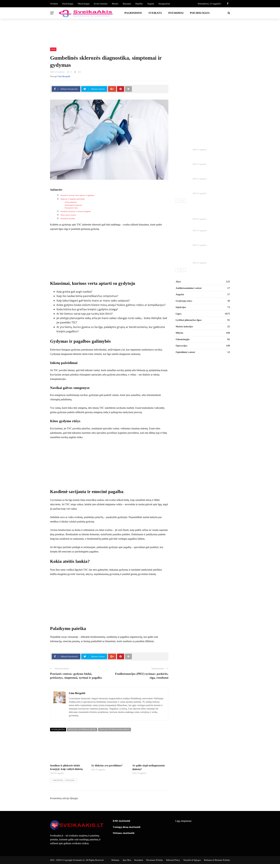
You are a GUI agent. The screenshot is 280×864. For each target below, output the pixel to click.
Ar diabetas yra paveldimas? (106, 765)
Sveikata (54, 3)
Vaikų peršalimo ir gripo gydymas (210, 241)
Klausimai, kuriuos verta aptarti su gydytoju (77, 195)
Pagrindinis (133, 13)
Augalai (150, 3)
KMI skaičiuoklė (121, 821)
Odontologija (83, 3)
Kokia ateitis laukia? (68, 215)
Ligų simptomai (183, 821)
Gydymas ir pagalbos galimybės (73, 199)
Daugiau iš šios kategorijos (114, 729)
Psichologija (67, 3)
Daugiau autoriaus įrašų (82, 729)
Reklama (115, 860)
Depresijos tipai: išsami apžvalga (209, 226)
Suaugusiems (164, 3)
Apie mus (126, 860)
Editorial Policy (173, 860)
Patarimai (175, 13)
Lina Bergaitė (64, 76)
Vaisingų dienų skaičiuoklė (126, 827)
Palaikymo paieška (68, 218)
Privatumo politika (154, 860)
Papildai (139, 3)
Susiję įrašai (58, 729)
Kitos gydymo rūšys (71, 208)
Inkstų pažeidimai (71, 202)
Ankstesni (58, 780)
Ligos (53, 49)
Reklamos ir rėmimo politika (217, 860)
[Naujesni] (183, 201)
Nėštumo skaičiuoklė (123, 833)
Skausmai (127, 3)
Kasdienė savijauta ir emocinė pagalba (76, 211)
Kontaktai (138, 860)
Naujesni (69, 780)
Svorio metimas (100, 3)
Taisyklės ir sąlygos (192, 860)
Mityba (115, 3)
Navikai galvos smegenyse (73, 205)
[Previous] (178, 201)
